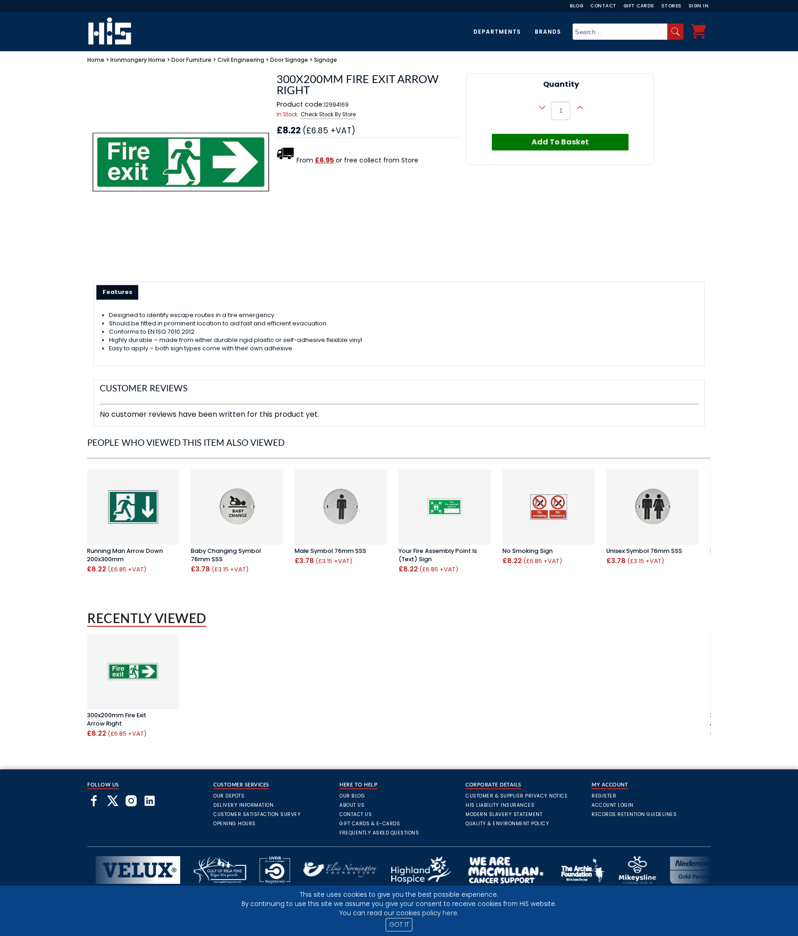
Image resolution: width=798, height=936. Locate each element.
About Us (351, 805)
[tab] (117, 292)
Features (118, 292)
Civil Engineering (241, 60)
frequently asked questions (379, 832)
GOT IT (399, 924)
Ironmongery (128, 60)
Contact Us (355, 814)
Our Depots (228, 795)
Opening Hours (234, 823)
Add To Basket (560, 142)
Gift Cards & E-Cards (369, 823)
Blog (576, 5)
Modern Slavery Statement (504, 814)
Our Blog (352, 795)
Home (95, 60)
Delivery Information (243, 805)
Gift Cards (638, 5)
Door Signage (289, 60)
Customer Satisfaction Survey (257, 814)
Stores (671, 5)
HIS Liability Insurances (500, 805)
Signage (325, 60)
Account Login (613, 805)
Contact (603, 5)
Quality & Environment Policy (507, 823)
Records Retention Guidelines (634, 814)
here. (450, 913)
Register (604, 795)
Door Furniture (191, 60)
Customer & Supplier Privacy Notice (517, 795)
